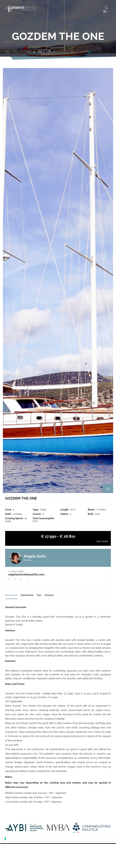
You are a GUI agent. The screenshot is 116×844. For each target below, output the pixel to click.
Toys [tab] (39, 595)
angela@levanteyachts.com (26, 574)
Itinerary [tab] (49, 595)
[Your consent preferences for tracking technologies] (58, 839)
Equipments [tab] (27, 595)
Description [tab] (11, 595)
